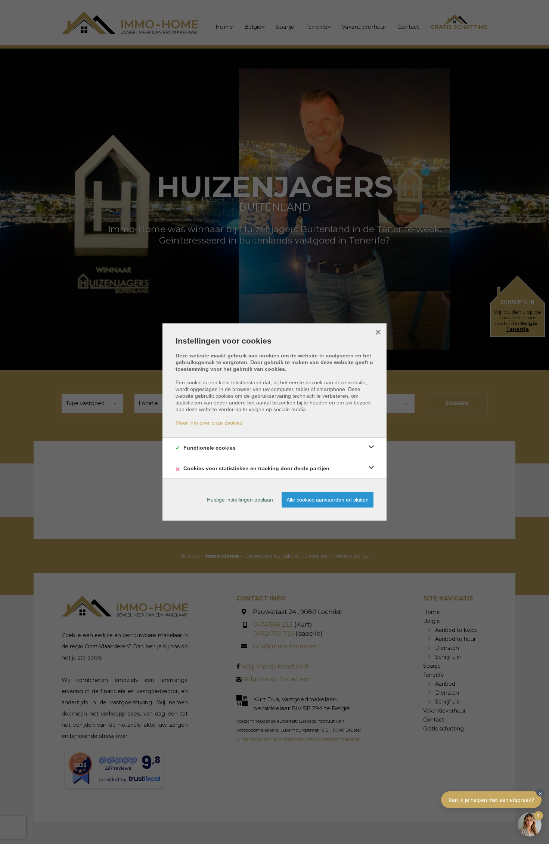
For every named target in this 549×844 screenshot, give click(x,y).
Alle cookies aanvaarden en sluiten (327, 500)
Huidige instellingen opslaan (240, 500)
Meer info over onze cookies (209, 423)
